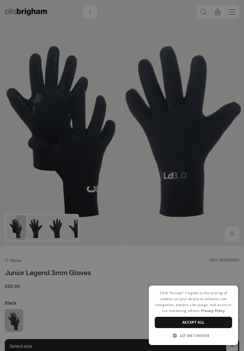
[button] (193, 335)
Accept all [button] (193, 322)
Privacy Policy (213, 310)
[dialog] (193, 315)
